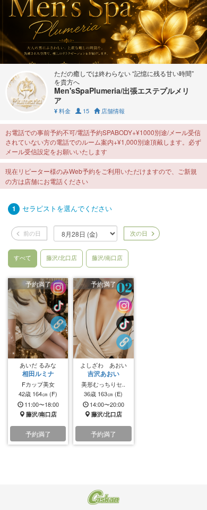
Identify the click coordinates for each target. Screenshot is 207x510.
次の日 (138, 233)
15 (85, 110)
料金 (62, 110)
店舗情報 (112, 110)
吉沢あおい (103, 373)
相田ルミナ (38, 373)
